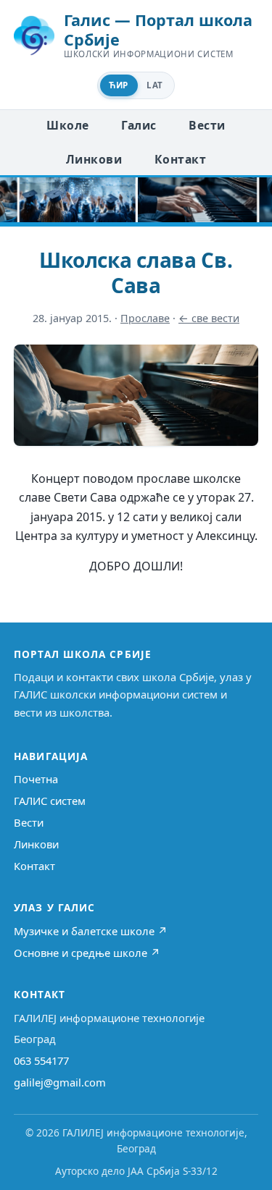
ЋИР (118, 85)
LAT (154, 85)
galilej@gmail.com (60, 1082)
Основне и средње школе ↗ (87, 952)
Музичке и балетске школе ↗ (91, 931)
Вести (207, 125)
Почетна (36, 779)
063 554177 (41, 1060)
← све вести (208, 318)
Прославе (145, 318)
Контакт (180, 159)
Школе (67, 125)
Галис (138, 125)
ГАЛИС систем (50, 800)
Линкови (94, 159)
